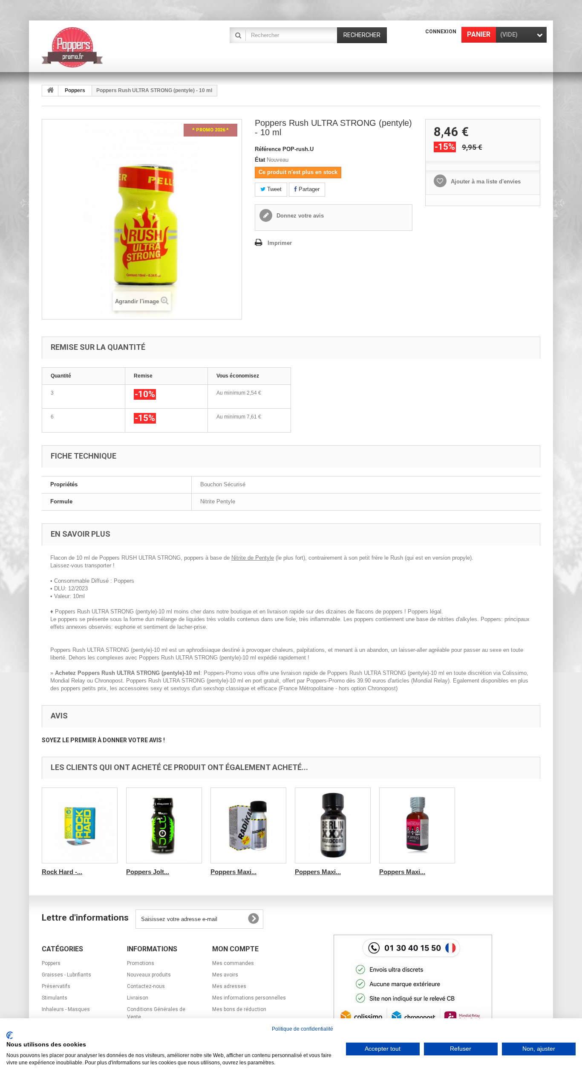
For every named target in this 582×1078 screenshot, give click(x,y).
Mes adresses (229, 986)
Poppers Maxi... (233, 871)
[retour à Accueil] (50, 90)
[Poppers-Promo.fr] (120, 47)
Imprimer (280, 243)
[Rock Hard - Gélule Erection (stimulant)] (80, 825)
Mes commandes (233, 963)
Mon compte (235, 949)
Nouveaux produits (149, 975)
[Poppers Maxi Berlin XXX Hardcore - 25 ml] (333, 825)
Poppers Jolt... (147, 871)
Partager (308, 189)
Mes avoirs (225, 975)
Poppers (75, 90)
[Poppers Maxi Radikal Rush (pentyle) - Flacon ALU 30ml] (248, 825)
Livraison (137, 998)
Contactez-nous (146, 986)
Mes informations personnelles (249, 998)
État (260, 160)
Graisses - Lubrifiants (66, 975)
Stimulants (54, 998)
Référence (268, 149)
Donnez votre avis (299, 215)
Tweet (273, 189)
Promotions (140, 963)
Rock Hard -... (62, 871)
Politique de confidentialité (302, 1029)
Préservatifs (56, 986)
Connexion (440, 32)
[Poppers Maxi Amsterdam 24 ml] (417, 825)
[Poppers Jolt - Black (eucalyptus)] (164, 825)
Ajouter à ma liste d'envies (485, 181)
